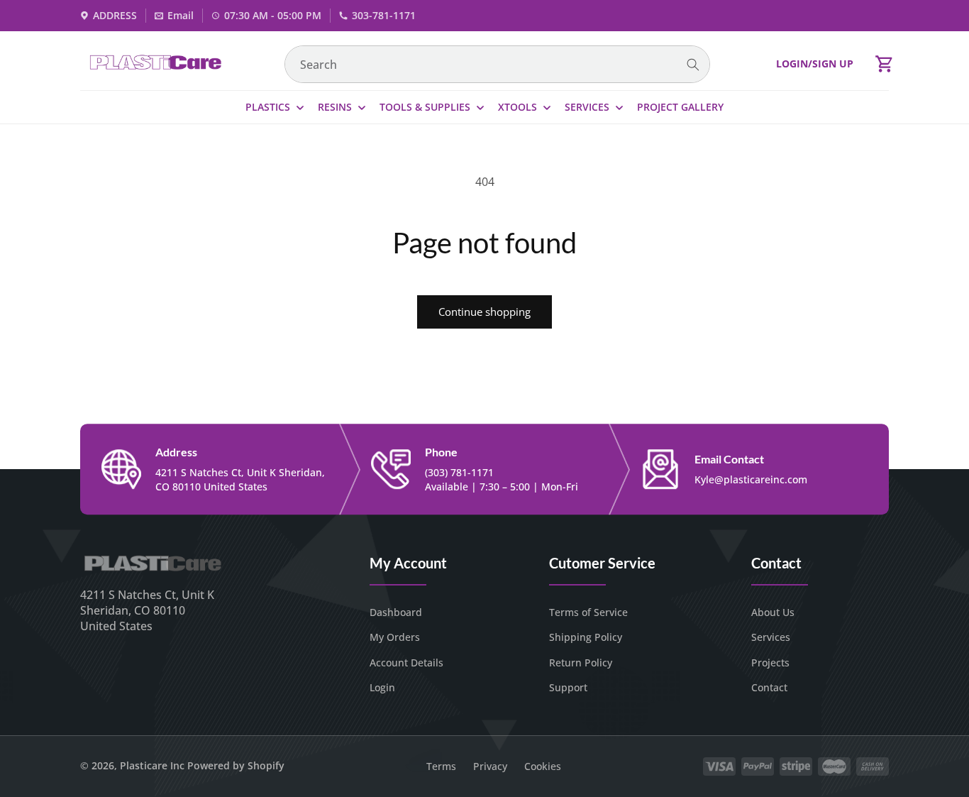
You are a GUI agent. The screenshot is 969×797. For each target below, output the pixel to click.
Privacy (490, 766)
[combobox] (497, 64)
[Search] (693, 65)
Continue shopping (484, 311)
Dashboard (396, 612)
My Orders (395, 637)
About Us (772, 612)
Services (770, 637)
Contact (769, 687)
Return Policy (580, 662)
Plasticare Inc (152, 765)
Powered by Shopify (235, 765)
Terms (441, 766)
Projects (770, 662)
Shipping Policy (585, 637)
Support (568, 687)
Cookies (542, 766)
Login (382, 687)
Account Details (406, 662)
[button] (884, 63)
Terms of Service (588, 612)
